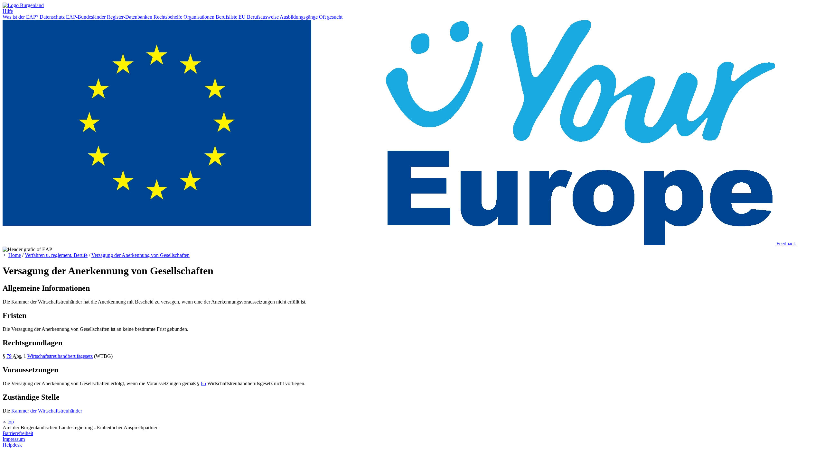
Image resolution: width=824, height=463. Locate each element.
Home (14, 255)
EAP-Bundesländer (86, 17)
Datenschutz (53, 17)
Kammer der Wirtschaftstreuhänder (46, 410)
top (10, 421)
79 (9, 356)
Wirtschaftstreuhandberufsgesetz (60, 356)
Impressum (14, 439)
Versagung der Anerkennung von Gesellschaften (140, 255)
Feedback (786, 243)
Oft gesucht (330, 17)
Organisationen (199, 17)
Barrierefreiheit (18, 433)
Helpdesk (12, 445)
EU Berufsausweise (259, 17)
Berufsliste (227, 17)
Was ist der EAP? (21, 17)
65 (203, 383)
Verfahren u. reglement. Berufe (56, 255)
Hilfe (8, 11)
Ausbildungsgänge (299, 17)
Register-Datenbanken (130, 17)
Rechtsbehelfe (168, 17)
